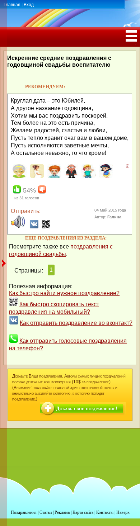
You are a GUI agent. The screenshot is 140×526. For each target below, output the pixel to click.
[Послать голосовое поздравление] (18, 227)
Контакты (104, 512)
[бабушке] (19, 177)
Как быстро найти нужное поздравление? (64, 293)
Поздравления (24, 512)
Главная (12, 4)
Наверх (123, 512)
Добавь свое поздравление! (86, 408)
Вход (29, 4)
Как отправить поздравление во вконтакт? (76, 323)
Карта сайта (83, 512)
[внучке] (105, 177)
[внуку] (88, 177)
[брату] (53, 177)
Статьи (45, 512)
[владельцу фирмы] (70, 177)
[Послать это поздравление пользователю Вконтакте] (34, 227)
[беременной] (36, 177)
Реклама (62, 512)
